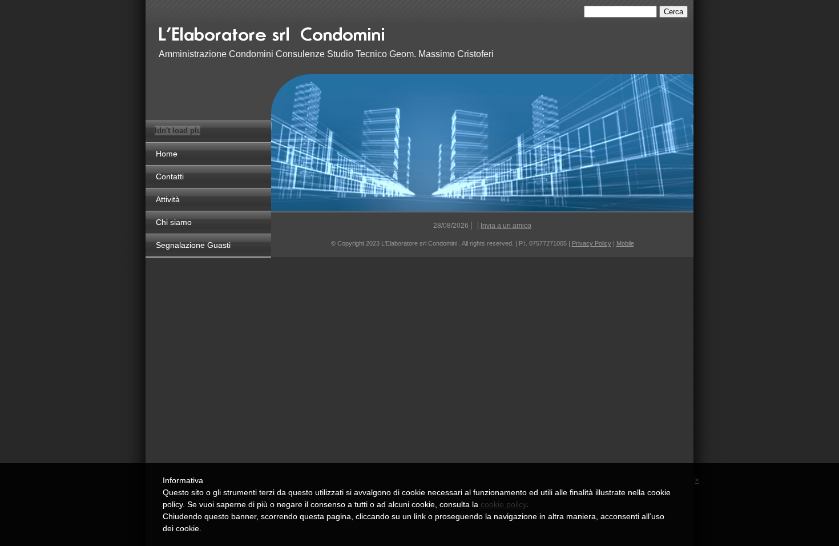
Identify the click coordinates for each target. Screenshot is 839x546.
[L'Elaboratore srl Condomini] (315, 32)
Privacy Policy (591, 243)
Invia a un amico (506, 226)
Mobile (625, 243)
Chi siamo (174, 222)
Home (167, 153)
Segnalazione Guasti (193, 245)
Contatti (170, 176)
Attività (168, 199)
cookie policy (503, 504)
